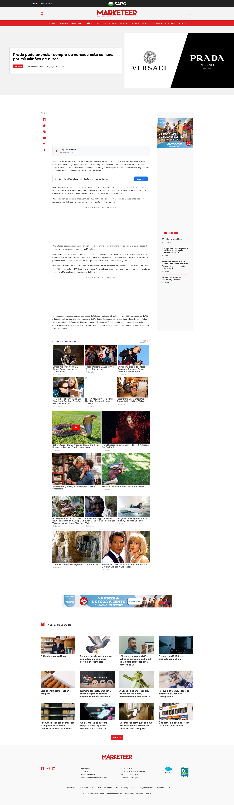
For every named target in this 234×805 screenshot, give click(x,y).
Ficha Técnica (126, 768)
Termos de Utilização (129, 777)
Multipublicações (164, 787)
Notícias (18, 66)
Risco (134, 787)
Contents (181, 23)
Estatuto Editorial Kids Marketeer (94, 777)
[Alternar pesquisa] (42, 14)
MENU (35, 4)
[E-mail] (44, 137)
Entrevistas (102, 23)
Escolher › (141, 179)
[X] (44, 144)
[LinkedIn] (44, 131)
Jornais (48, 4)
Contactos (85, 771)
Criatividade (76, 23)
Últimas (52, 23)
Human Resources (105, 787)
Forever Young (122, 787)
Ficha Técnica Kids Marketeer (133, 771)
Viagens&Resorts (146, 787)
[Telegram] (44, 150)
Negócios (64, 23)
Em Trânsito (89, 23)
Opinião (112, 23)
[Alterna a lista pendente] (57, 23)
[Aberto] (190, 14)
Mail (42, 4)
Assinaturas (85, 768)
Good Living (170, 23)
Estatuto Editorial (88, 774)
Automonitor (72, 787)
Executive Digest (87, 787)
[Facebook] (44, 119)
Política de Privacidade (130, 774)
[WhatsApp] (44, 125)
